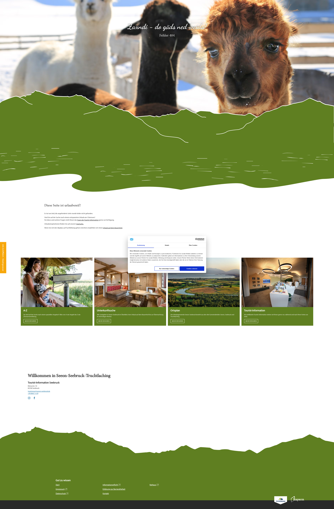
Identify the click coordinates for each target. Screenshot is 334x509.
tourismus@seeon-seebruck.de (39, 391)
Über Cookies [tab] (193, 245)
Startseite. (80, 224)
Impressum (61, 489)
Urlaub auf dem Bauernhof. (112, 228)
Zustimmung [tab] (141, 245)
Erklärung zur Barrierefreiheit (114, 489)
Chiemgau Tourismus (280, 502)
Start (57, 485)
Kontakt (106, 493)
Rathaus (154, 485)
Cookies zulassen (192, 268)
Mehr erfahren (57, 292)
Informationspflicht (111, 485)
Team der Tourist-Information (88, 220)
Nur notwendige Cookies (166, 268)
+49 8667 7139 (33, 393)
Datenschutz (62, 493)
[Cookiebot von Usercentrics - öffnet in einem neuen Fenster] (196, 239)
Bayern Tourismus (297, 501)
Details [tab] (167, 245)
